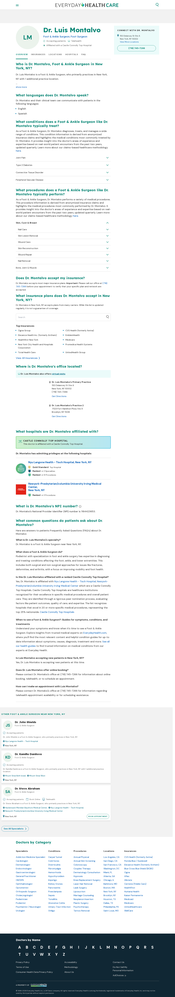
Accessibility (70, 962)
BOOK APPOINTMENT (98, 816)
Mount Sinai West (37, 775)
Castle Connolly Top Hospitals (57, 612)
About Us (69, 972)
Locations (55, 54)
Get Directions (59, 396)
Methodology (71, 967)
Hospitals (71, 54)
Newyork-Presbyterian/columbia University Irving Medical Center (34, 811)
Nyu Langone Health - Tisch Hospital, (67, 807)
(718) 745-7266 (69, 674)
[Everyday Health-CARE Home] (86, 5)
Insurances (38, 54)
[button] (157, 5)
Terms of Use (22, 967)
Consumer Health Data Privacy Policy (34, 972)
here (18, 150)
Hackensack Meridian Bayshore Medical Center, (26, 807)
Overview (22, 54)
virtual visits (58, 373)
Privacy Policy (23, 962)
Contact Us (118, 962)
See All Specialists (14, 828)
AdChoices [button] (118, 975)
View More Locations (129, 42)
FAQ (83, 54)
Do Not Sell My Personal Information (123, 969)
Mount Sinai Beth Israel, (15, 775)
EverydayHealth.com (95, 632)
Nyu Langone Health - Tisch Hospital (75, 581)
